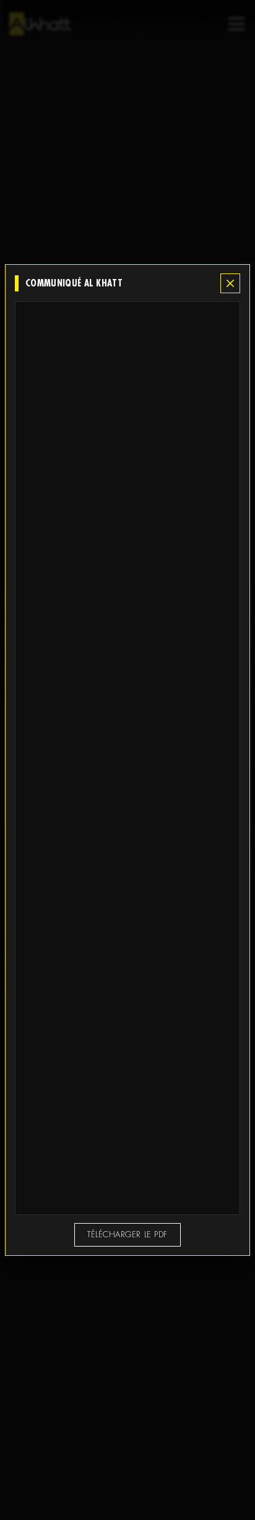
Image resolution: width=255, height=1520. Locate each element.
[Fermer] (230, 283)
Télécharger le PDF (127, 1234)
